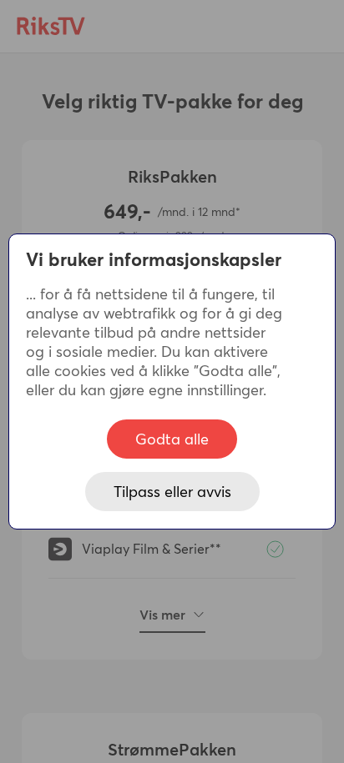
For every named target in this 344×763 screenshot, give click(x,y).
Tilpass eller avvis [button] (172, 491)
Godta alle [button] (172, 439)
